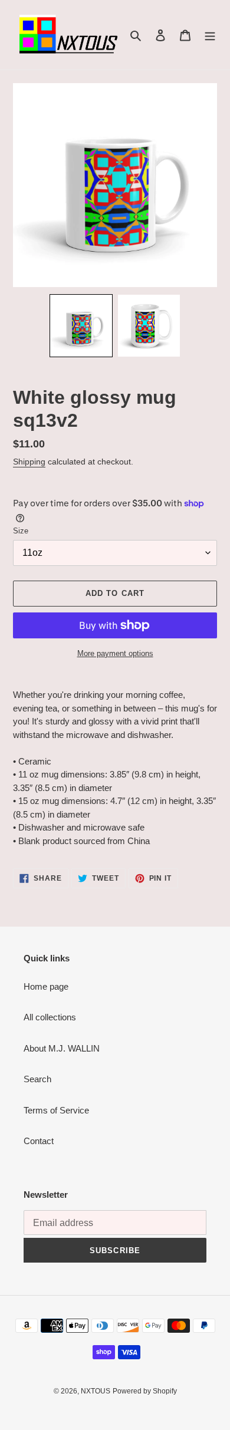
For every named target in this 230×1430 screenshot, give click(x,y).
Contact (39, 1141)
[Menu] (210, 35)
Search (37, 1079)
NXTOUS (95, 1391)
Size (20, 530)
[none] (81, 325)
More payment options (115, 653)
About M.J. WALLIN (62, 1048)
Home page (46, 986)
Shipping (29, 461)
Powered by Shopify (145, 1391)
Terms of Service (56, 1110)
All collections (50, 1017)
